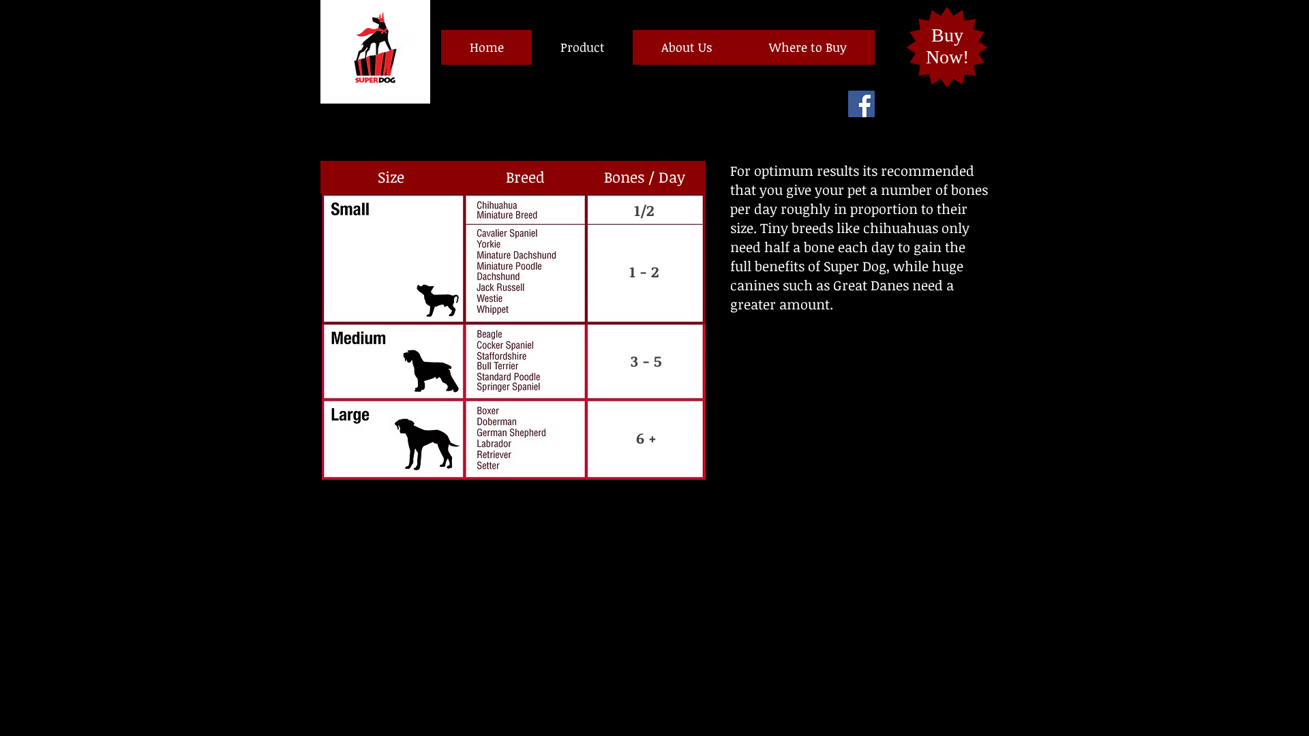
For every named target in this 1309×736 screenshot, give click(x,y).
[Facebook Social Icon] (861, 104)
